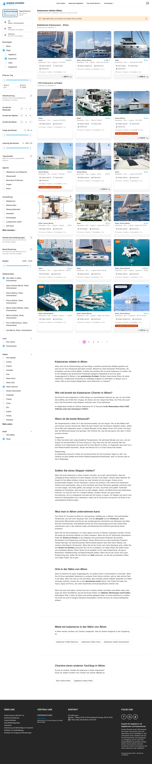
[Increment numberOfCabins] (30, 115)
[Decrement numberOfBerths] (22, 122)
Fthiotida (9, 420)
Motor (8, 46)
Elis (7, 407)
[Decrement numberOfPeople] (22, 109)
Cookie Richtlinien (10, 720)
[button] (55, 56)
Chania (9, 399)
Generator (10, 213)
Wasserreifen (11, 205)
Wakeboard (10, 201)
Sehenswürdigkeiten (76, 3)
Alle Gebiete (11, 358)
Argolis (9, 366)
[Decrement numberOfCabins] (22, 115)
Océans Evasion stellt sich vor (14, 715)
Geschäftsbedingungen (12, 723)
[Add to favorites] (70, 33)
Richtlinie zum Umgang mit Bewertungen (18, 733)
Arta (7, 374)
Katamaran (12, 59)
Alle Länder (10, 342)
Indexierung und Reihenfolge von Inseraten (18, 728)
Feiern (8, 188)
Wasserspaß (11, 176)
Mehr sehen (7, 424)
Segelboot (12, 54)
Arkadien (9, 370)
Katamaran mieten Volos (90, 642)
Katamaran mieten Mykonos (67, 642)
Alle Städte (10, 435)
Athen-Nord (10, 378)
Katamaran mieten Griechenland (116, 642)
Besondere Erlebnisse (14, 180)
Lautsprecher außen (14, 222)
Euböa (8, 411)
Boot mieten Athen (63, 681)
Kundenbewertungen (44, 715)
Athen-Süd (10, 382)
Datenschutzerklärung (11, 718)
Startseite (40, 13)
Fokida (8, 416)
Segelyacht (12, 67)
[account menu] (148, 3)
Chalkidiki (10, 395)
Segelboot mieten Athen (83, 681)
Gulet (10, 63)
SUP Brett (10, 226)
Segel (8, 50)
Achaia (8, 362)
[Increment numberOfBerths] (30, 122)
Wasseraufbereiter (13, 209)
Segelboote (55, 13)
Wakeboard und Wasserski (16, 172)
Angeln (9, 184)
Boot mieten (61, 3)
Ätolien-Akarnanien (13, 391)
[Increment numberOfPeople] (30, 108)
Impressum (8, 725)
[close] (146, 18)
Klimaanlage (11, 218)
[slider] (4, 80)
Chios (8, 403)
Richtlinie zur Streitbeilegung (13, 730)
